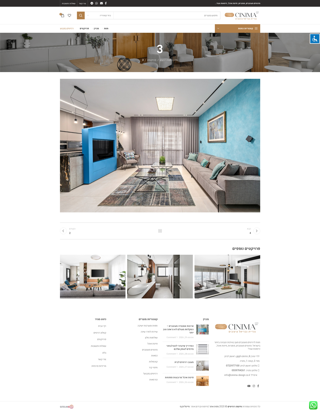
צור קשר (102, 359)
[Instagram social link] (253, 386)
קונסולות (153, 361)
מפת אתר (214, 406)
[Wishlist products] (69, 15)
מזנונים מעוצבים (150, 350)
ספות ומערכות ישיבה (148, 325)
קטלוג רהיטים (100, 333)
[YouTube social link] (248, 386)
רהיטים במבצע (67, 28)
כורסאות (153, 379)
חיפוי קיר (153, 367)
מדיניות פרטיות (99, 366)
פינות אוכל (152, 343)
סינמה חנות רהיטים (169, 60)
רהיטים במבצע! (150, 373)
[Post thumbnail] (202, 331)
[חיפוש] (81, 15)
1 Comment (172, 337)
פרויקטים (151, 60)
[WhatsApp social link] (96, 3)
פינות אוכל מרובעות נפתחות (179, 377)
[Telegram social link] (92, 3)
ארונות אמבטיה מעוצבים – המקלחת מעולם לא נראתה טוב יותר (178, 329)
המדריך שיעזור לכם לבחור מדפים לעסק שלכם (180, 347)
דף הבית (102, 326)
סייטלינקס (185, 406)
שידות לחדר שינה (149, 332)
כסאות (154, 355)
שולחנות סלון (151, 337)
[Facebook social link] (106, 3)
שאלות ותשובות (98, 346)
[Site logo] (242, 15)
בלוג (104, 353)
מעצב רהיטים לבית (184, 362)
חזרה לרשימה (160, 231)
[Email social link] (101, 3)
